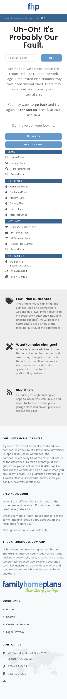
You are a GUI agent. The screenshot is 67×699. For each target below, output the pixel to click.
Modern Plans (17, 198)
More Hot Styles (18, 215)
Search (34, 136)
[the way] (7, 681)
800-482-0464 (19, 271)
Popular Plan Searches (22, 244)
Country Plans (17, 203)
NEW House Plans (20, 238)
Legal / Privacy (15, 632)
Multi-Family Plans (20, 169)
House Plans (17, 157)
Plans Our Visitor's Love (23, 227)
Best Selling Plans (20, 232)
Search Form (17, 174)
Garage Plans (18, 163)
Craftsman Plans (18, 192)
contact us (28, 110)
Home (6, 18)
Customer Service (23, 18)
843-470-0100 (19, 277)
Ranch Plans (16, 209)
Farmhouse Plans (19, 186)
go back (41, 104)
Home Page (35, 144)
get (51, 57)
